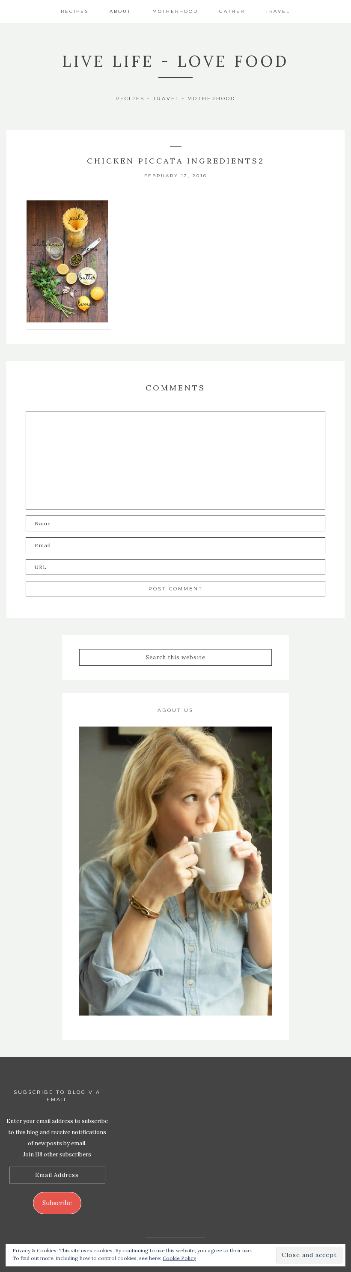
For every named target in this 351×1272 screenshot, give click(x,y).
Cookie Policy (179, 1258)
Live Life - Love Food (175, 61)
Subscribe (57, 1203)
